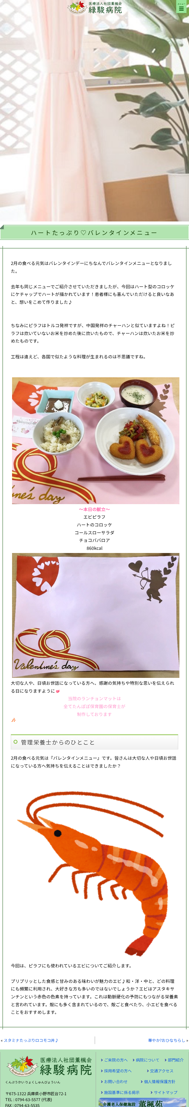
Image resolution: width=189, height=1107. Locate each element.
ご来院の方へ (116, 1060)
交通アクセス (161, 1071)
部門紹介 (176, 1060)
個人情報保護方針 (159, 1081)
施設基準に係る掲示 (122, 1092)
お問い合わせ (116, 1081)
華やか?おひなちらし (166, 1040)
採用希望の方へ (118, 1071)
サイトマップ (165, 1092)
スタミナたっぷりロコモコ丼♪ (31, 1040)
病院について (147, 1060)
